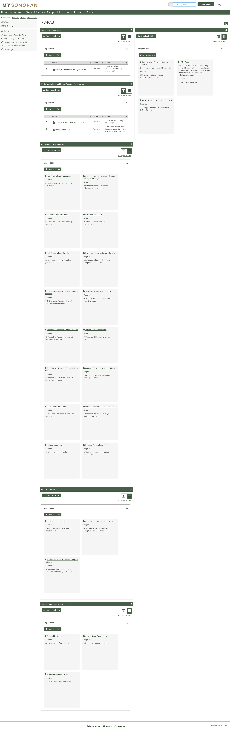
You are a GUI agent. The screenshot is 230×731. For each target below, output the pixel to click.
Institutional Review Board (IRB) (53, 144)
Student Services (35, 12)
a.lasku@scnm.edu (186, 75)
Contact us (119, 726)
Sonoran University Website (14, 46)
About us (107, 726)
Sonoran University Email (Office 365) (18, 42)
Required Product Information (96, 445)
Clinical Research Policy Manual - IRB (69, 122)
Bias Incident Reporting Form (15, 35)
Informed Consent (48, 489)
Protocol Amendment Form (57, 674)
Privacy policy (93, 726)
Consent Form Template (56, 521)
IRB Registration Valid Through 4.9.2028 (70, 69)
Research (79, 12)
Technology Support (11, 49)
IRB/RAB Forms (32, 18)
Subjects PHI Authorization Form (98, 291)
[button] (51, 36)
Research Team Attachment (58, 214)
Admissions (16, 12)
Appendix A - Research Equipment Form (62, 330)
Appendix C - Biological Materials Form (100, 368)
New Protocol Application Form (59, 176)
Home (4, 12)
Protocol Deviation (54, 636)
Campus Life (54, 12)
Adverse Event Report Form (96, 636)
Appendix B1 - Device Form (95, 330)
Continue (206, 4)
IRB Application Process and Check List (157, 100)
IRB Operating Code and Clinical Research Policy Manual (62, 84)
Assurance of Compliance (51, 30)
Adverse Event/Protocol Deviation (54, 604)
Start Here (140, 30)
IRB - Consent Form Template (58, 253)
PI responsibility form (93, 214)
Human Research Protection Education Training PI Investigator (99, 177)
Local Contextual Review (56, 406)
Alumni (91, 12)
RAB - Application (186, 62)
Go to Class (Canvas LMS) (14, 38)
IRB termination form (55, 445)
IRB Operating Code (63, 130)
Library (68, 12)
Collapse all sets (124, 41)
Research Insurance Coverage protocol (100, 406)
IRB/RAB (23, 18)
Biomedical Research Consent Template (100, 253)
